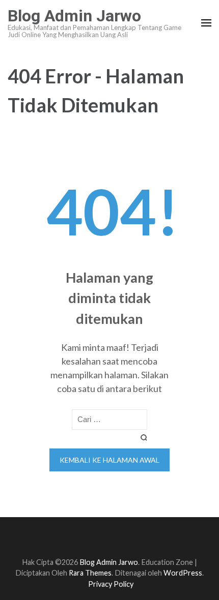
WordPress (182, 572)
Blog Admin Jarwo (74, 15)
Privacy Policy (110, 584)
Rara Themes (90, 572)
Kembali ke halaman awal (109, 460)
